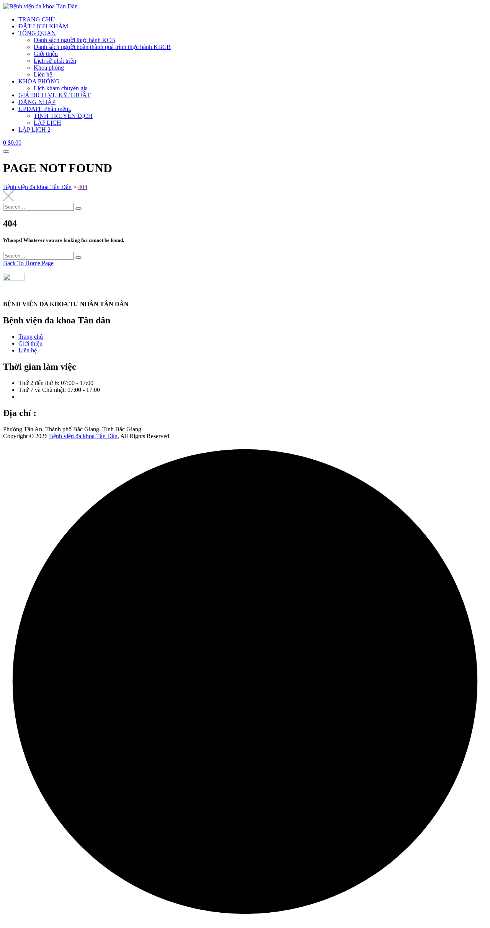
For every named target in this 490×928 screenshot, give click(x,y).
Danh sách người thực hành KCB (74, 40)
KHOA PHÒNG (39, 81)
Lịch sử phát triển (55, 60)
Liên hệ (43, 74)
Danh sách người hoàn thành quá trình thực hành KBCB (102, 47)
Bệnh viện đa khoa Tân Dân (83, 436)
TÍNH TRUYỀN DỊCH (63, 116)
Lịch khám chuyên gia (61, 88)
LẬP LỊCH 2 (34, 129)
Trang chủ (30, 336)
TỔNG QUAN (37, 33)
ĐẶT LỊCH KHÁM (43, 26)
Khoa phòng (49, 67)
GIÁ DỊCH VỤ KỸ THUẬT (54, 95)
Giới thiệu (46, 54)
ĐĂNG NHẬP (37, 102)
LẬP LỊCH (47, 122)
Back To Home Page (28, 263)
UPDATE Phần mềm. (44, 109)
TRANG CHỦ (36, 19)
